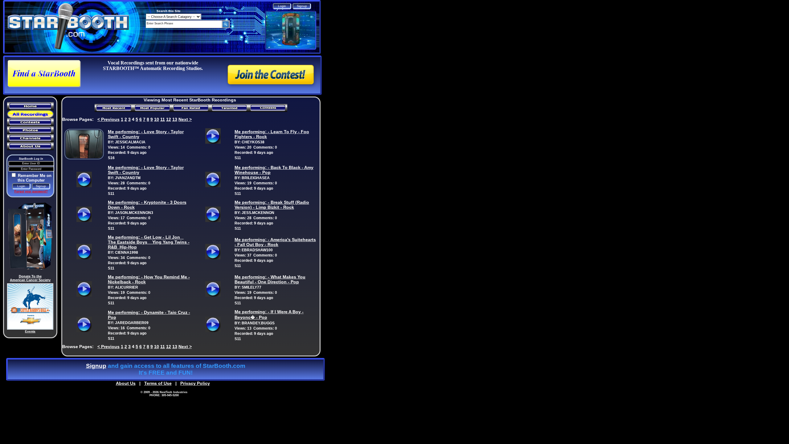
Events (30, 331)
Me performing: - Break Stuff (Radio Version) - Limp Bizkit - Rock (272, 205)
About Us (126, 383)
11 (162, 119)
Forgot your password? (31, 191)
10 (156, 119)
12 (168, 119)
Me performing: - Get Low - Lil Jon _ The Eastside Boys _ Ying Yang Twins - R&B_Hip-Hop (149, 242)
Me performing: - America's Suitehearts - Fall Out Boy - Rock (275, 242)
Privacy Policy (195, 383)
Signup (96, 366)
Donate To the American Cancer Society (30, 278)
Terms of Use (158, 383)
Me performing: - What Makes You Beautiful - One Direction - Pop (270, 279)
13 (174, 119)
